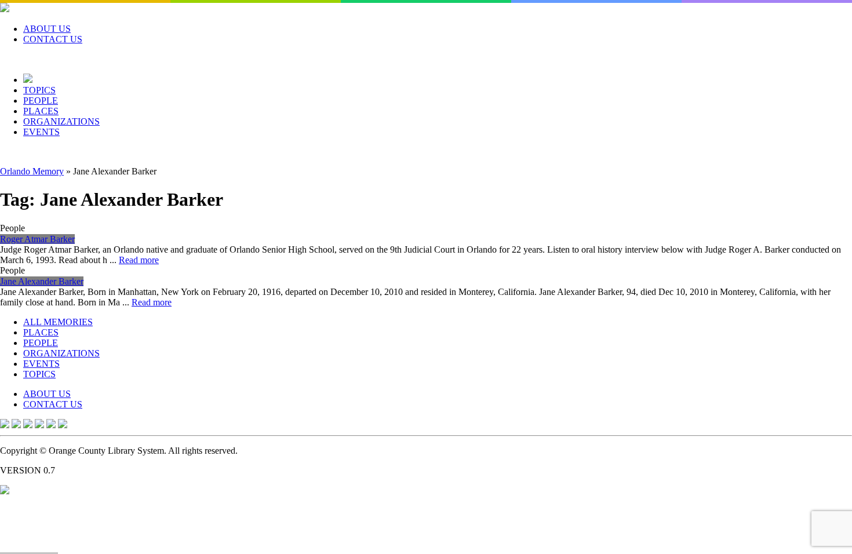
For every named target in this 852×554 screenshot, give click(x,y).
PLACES (41, 111)
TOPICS (39, 90)
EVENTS (41, 132)
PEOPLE (40, 100)
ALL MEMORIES (58, 322)
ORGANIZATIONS (61, 121)
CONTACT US (52, 39)
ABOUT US (47, 29)
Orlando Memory (32, 171)
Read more (139, 260)
